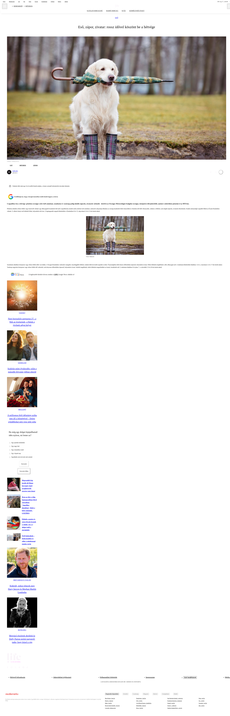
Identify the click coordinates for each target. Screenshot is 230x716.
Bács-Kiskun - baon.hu (110, 698)
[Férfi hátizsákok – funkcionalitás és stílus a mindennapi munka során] (13, 537)
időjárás (23, 165)
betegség (22, 630)
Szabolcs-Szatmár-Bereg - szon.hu (174, 708)
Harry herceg (112, 10)
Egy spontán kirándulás (18, 442)
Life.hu (15, 171)
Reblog (59, 1)
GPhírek (52, 1)
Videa (30, 1)
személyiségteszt (136, 10)
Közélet (125, 694)
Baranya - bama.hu (109, 700)
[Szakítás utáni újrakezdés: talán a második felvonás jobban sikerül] (22, 345)
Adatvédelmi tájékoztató (62, 677)
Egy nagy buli (15, 446)
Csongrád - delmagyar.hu (110, 708)
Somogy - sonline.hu (171, 705)
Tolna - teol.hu (202, 698)
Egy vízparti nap (16, 453)
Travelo (36, 1)
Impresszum (150, 677)
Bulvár (155, 694)
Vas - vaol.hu (201, 700)
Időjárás (29, 6)
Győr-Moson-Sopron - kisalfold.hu (143, 703)
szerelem (22, 363)
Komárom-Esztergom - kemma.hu (174, 700)
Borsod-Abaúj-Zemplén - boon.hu (112, 705)
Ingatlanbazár (44, 1)
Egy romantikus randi (17, 450)
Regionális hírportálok (112, 694)
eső (116, 18)
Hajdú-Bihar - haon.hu (141, 705)
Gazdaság (135, 694)
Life (19, 1)
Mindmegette (12, 1)
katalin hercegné (95, 10)
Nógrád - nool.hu (171, 703)
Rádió (175, 694)
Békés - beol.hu (108, 703)
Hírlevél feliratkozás (17, 677)
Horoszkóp (18, 6)
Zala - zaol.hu (201, 705)
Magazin (145, 694)
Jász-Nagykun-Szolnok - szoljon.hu (175, 698)
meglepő (22, 409)
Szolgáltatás (165, 694)
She (24, 1)
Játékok (66, 1)
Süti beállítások (190, 677)
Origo (4, 1)
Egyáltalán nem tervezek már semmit (21, 457)
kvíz (124, 10)
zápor (35, 165)
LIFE (56, 274)
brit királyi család (22, 580)
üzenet (22, 313)
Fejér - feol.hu (139, 700)
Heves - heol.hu (139, 708)
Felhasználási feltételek (108, 677)
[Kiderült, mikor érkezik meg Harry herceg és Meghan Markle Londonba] (22, 563)
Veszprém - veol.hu (203, 703)
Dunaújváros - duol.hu (141, 698)
